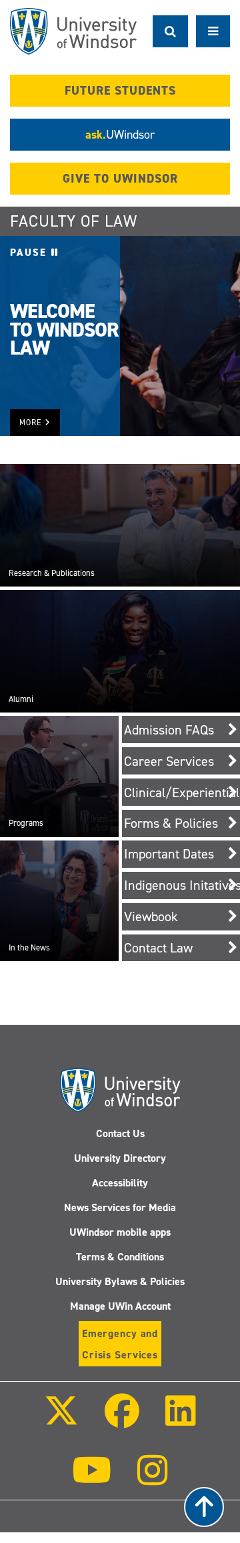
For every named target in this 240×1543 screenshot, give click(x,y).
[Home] (73, 31)
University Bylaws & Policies (120, 1281)
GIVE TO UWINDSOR (120, 179)
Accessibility (120, 1183)
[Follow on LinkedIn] (180, 1420)
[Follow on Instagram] (152, 1479)
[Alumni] (120, 650)
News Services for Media (120, 1207)
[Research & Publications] (120, 524)
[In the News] (59, 900)
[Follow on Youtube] (91, 1479)
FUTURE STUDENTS (120, 91)
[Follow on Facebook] (122, 1420)
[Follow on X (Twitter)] (60, 1420)
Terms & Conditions (120, 1257)
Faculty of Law (73, 221)
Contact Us (120, 1133)
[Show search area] (170, 31)
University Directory (120, 1158)
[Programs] (59, 776)
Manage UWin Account (120, 1306)
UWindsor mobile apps (120, 1232)
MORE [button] (32, 422)
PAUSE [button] (30, 252)
